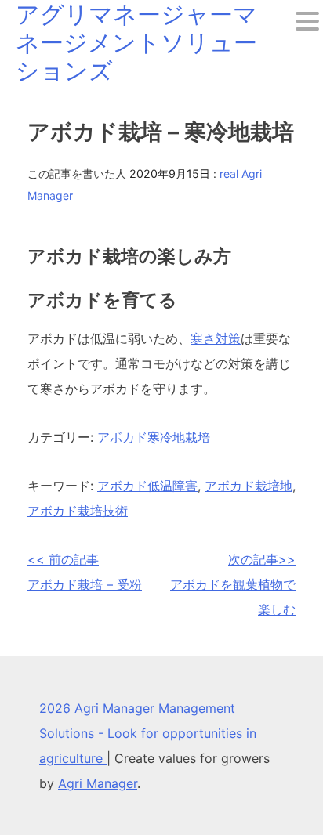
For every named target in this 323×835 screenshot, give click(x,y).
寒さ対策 (216, 338)
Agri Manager (97, 783)
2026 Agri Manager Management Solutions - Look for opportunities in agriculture (147, 733)
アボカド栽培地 (248, 485)
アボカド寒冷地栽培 (153, 437)
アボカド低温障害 (147, 485)
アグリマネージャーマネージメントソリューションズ (136, 42)
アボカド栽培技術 (77, 511)
